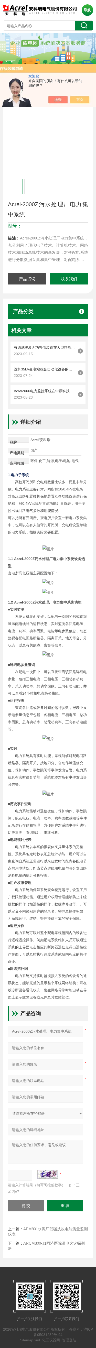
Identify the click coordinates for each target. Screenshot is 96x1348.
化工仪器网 (51, 1340)
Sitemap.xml (30, 1340)
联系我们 (69, 279)
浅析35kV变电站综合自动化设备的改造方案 (44, 369)
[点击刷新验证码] (47, 1174)
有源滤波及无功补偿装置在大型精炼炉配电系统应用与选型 (44, 347)
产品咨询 (27, 279)
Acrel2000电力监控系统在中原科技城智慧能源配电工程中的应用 (44, 391)
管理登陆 (69, 1340)
